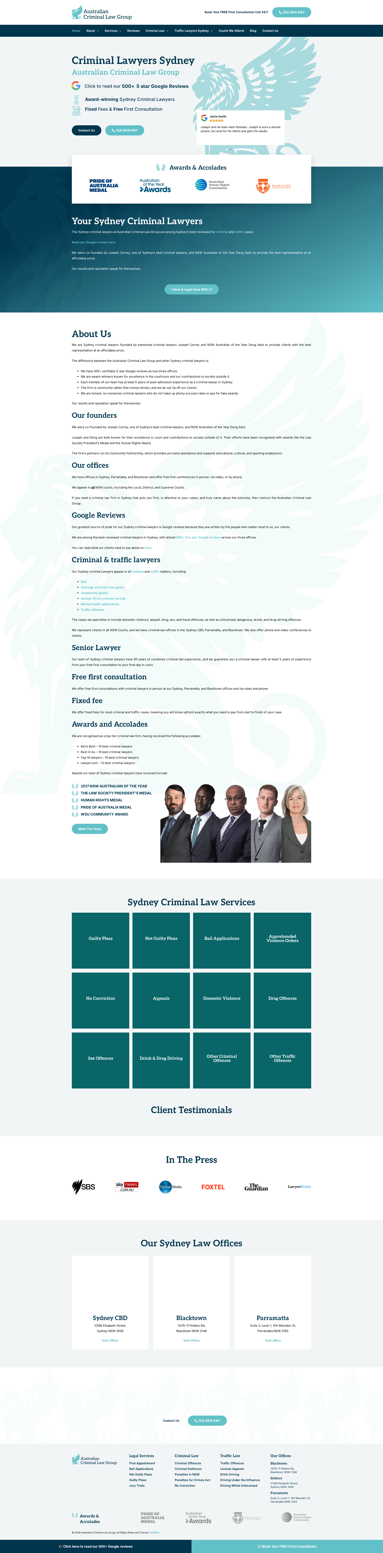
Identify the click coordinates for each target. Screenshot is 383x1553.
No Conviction (185, 1486)
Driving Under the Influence (240, 1480)
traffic (154, 571)
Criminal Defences (188, 1469)
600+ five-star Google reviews (198, 537)
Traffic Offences (232, 1463)
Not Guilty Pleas (140, 1474)
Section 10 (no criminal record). (103, 598)
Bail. (84, 582)
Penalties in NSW (187, 1474)
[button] (97, 31)
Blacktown (191, 1318)
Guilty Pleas (137, 1480)
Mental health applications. (100, 604)
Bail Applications (141, 1469)
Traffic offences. (93, 610)
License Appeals (232, 1469)
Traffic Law (230, 1456)
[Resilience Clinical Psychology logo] (94, 1459)
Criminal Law (187, 1456)
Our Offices (280, 1456)
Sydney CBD (110, 1318)
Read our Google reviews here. (94, 242)
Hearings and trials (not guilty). (103, 587)
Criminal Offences (188, 1463)
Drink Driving (229, 1474)
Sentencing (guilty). (95, 593)
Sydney (276, 1478)
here (147, 548)
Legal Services (141, 1456)
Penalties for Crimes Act (192, 1480)
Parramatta (273, 1318)
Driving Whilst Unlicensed (238, 1486)
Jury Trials (137, 1486)
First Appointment (142, 1463)
